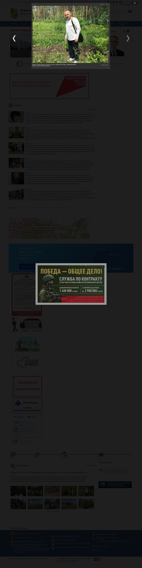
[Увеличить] (106, 4)
